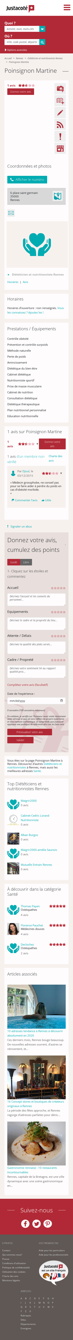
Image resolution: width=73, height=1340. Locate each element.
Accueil (8, 58)
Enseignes (26, 1328)
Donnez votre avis (20, 91)
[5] (64, 588)
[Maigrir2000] (13, 804)
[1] (52, 588)
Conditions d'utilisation (14, 1263)
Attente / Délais (19, 635)
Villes (23, 1319)
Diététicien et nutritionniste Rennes (45, 58)
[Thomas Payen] (13, 912)
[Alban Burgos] (13, 839)
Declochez (27, 944)
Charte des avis (55, 458)
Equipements (17, 611)
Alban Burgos (29, 835)
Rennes (19, 58)
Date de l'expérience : (21, 693)
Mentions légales (11, 1280)
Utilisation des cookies (13, 1271)
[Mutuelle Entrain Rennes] (13, 868)
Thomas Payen (30, 906)
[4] (61, 588)
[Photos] (37, 244)
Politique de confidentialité (16, 1267)
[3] (58, 588)
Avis (25, 282)
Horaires (12, 282)
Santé (37, 771)
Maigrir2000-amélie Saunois (39, 850)
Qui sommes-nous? (12, 1254)
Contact (6, 1250)
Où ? (8, 36)
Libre (26, 562)
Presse (5, 1259)
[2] (55, 588)
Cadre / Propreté (20, 659)
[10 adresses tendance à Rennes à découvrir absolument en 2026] (36, 1006)
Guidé (13, 562)
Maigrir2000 (29, 800)
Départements (28, 1324)
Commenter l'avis (26, 500)
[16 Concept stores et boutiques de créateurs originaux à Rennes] (36, 1077)
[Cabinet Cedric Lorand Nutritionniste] (13, 821)
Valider (20, 740)
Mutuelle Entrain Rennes (36, 864)
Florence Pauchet (32, 925)
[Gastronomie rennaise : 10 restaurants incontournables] (36, 1143)
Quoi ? (10, 23)
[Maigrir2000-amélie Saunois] (13, 853)
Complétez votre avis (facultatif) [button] (27, 685)
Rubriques (26, 1315)
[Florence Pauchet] (13, 931)
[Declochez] (13, 950)
